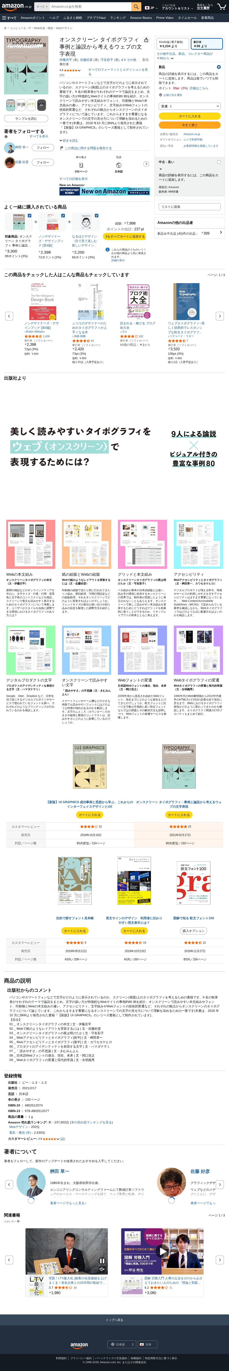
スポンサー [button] (10, 1221)
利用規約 (61, 1358)
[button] (9, 17)
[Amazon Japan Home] (79, 1346)
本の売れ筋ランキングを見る (91, 1122)
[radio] (173, 43)
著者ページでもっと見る (67, 1203)
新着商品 (207, 17)
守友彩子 (107, 60)
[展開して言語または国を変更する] (157, 8)
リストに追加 (170, 206)
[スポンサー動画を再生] (162, 1251)
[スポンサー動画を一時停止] (102, 1261)
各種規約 (136, 1358)
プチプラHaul (96, 17)
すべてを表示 (39, 136)
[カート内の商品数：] (221, 6)
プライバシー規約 (81, 1358)
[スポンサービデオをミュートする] (102, 1269)
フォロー (43, 147)
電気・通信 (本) (20, 1132)
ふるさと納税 (72, 17)
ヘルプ (54, 17)
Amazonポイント (33, 17)
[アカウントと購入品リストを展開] (192, 8)
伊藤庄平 (65, 60)
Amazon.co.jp (192, 134)
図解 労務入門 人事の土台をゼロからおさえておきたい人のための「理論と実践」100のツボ (173, 1280)
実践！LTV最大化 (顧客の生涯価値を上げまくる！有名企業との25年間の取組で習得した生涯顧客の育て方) (77, 1280)
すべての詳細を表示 (73, 178)
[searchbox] (90, 6)
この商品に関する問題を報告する (88, 148)
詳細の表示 (118, 260)
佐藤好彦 (86, 60)
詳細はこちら (199, 88)
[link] (16, 256)
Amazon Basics (141, 17)
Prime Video (165, 17)
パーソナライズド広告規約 (111, 1358)
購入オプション (194, 931)
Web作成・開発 (43, 28)
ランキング (118, 17)
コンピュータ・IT (20, 28)
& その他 (128, 60)
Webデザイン (64, 28)
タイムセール (187, 17)
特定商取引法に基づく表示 (161, 1358)
